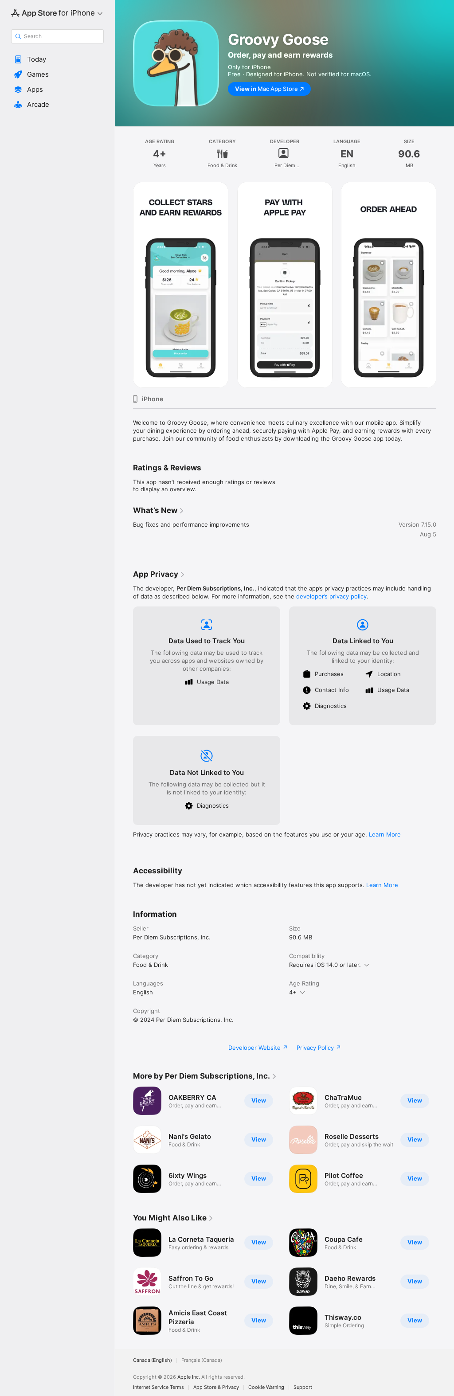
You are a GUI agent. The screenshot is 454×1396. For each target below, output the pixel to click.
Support (303, 1387)
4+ (293, 992)
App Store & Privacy (216, 1387)
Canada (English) (152, 1360)
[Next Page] (445, 284)
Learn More (385, 834)
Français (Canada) (201, 1360)
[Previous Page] (124, 284)
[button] (57, 59)
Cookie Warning (266, 1387)
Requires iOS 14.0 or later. (325, 964)
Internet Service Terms (158, 1387)
